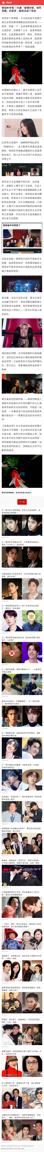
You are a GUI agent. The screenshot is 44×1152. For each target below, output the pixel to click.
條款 (16, 1149)
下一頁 (22, 502)
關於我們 (4, 1149)
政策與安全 (10, 1149)
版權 (22, 1149)
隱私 (19, 1149)
